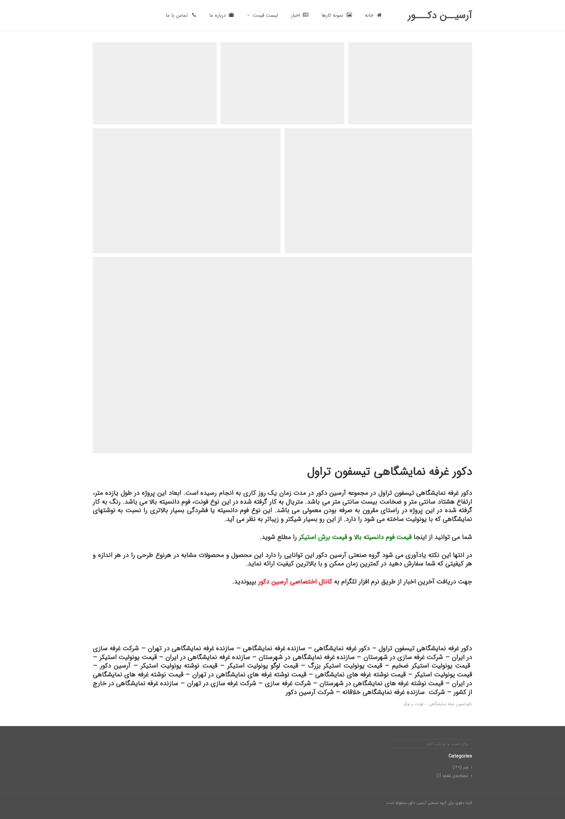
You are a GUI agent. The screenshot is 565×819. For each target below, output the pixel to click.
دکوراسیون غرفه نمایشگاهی (450, 704)
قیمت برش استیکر (323, 537)
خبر (465, 767)
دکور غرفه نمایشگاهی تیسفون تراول (425, 648)
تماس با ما (177, 15)
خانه (369, 15)
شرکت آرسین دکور (310, 692)
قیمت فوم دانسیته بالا (383, 537)
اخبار (295, 15)
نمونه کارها (332, 15)
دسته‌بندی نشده (455, 775)
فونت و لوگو (413, 704)
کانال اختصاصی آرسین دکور (295, 582)
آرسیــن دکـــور (440, 15)
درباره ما (217, 15)
